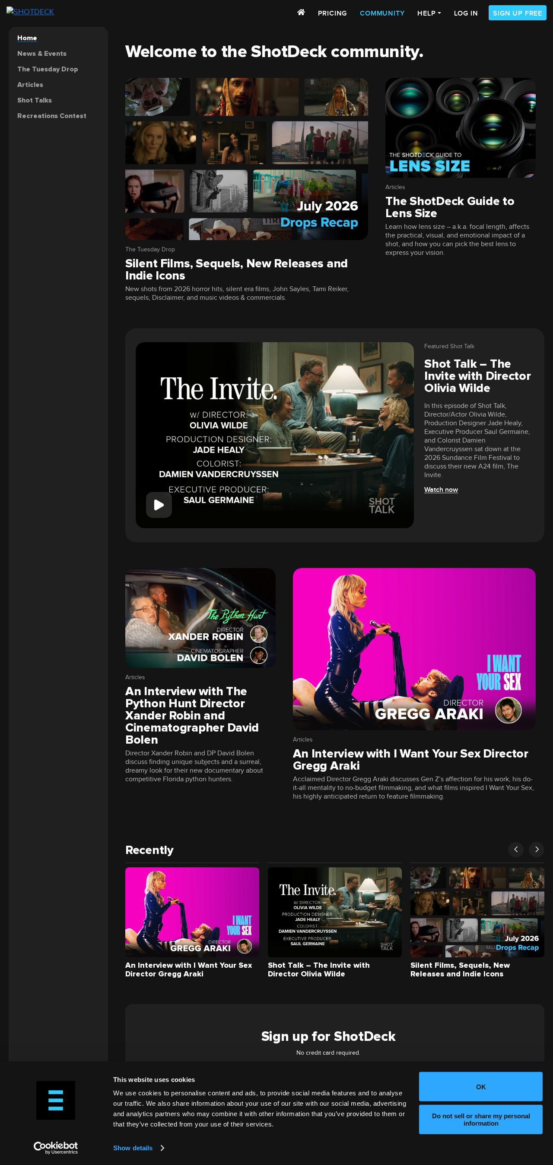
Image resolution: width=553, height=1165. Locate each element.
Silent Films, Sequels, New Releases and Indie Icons (236, 269)
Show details (133, 1148)
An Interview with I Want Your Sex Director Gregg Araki (410, 760)
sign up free (517, 14)
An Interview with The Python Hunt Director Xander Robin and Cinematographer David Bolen (192, 715)
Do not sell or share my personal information (481, 1119)
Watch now (441, 490)
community (382, 14)
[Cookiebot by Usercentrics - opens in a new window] (56, 1148)
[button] (516, 849)
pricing (332, 14)
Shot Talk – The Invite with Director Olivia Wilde (477, 376)
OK (481, 1086)
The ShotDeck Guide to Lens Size (449, 207)
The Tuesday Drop (150, 249)
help (426, 14)
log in (466, 14)
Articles (395, 187)
